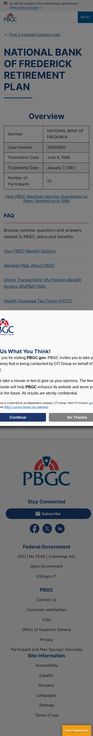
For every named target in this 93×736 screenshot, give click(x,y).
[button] (76, 730)
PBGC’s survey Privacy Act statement (26, 407)
